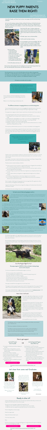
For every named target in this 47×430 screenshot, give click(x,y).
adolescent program (36, 290)
